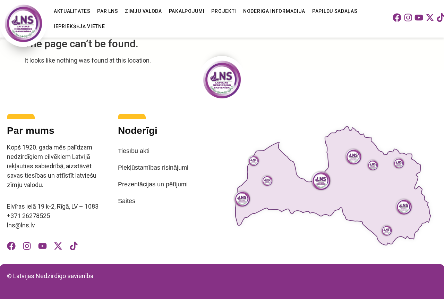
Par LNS (107, 11)
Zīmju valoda (143, 11)
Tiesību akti (134, 150)
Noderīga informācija (274, 11)
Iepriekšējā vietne (79, 26)
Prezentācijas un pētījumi (153, 184)
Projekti (223, 11)
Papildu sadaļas (335, 11)
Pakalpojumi (187, 11)
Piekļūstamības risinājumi (153, 167)
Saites (126, 200)
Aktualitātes (72, 11)
